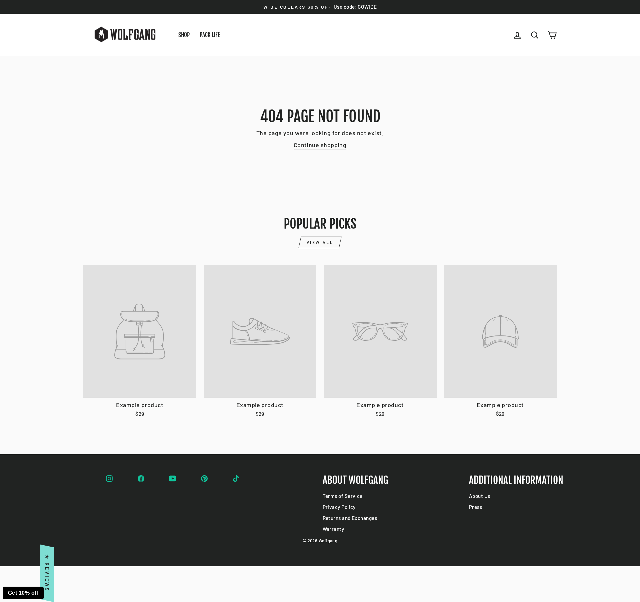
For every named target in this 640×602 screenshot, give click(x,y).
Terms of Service (343, 496)
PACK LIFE (210, 34)
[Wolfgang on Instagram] (109, 478)
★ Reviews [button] (47, 573)
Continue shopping (320, 144)
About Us (479, 496)
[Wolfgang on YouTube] (172, 478)
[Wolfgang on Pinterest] (204, 478)
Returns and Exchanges (350, 518)
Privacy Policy (339, 507)
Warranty (333, 529)
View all (320, 242)
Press (475, 507)
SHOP (184, 34)
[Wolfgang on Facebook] (141, 478)
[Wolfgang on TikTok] (236, 478)
